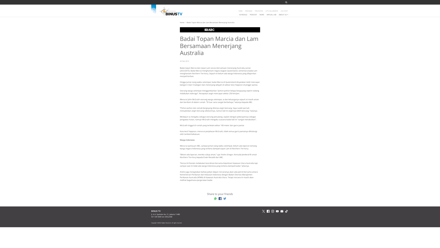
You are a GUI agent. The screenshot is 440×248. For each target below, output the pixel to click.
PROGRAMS (248, 11)
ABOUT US (283, 15)
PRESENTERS (259, 11)
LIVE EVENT (284, 11)
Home (182, 22)
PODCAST (253, 15)
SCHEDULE (243, 15)
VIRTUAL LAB (271, 15)
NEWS (262, 15)
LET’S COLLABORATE (271, 11)
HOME (241, 11)
